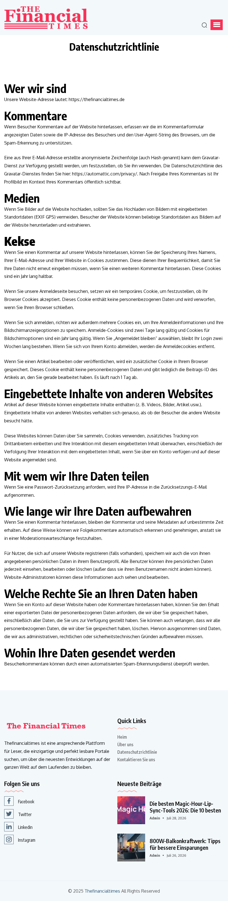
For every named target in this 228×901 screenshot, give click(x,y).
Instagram (26, 840)
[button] (216, 24)
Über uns (125, 744)
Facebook (26, 801)
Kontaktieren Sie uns (136, 759)
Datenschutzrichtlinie (137, 752)
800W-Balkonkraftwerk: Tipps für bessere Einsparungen (185, 844)
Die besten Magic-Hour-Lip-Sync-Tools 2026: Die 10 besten (185, 807)
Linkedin (25, 827)
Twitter (25, 814)
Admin (155, 818)
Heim (122, 737)
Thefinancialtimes (102, 891)
